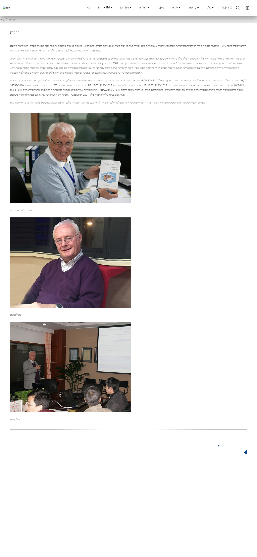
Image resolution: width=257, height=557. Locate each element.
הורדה (143, 7)
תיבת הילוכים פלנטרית (107, 483)
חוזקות (12, 19)
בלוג (209, 7)
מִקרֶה (160, 7)
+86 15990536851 (196, 515)
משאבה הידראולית (104, 507)
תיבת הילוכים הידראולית (108, 495)
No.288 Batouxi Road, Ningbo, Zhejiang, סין (212, 499)
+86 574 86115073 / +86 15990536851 (209, 482)
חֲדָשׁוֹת (192, 7)
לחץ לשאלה (229, 449)
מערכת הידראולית (104, 513)
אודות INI (104, 7)
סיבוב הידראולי (102, 489)
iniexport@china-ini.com (200, 490)
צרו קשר (226, 7)
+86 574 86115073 (193, 507)
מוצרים (124, 7)
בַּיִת (88, 7)
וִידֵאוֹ (175, 7)
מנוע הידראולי (101, 501)
